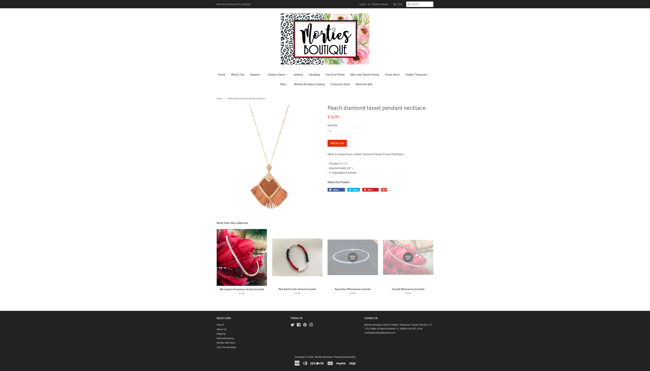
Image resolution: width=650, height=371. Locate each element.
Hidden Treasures (416, 74)
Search (220, 324)
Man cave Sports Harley (364, 74)
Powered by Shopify (344, 356)
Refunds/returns (225, 338)
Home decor (392, 74)
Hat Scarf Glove (335, 74)
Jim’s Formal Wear (226, 347)
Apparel (255, 74)
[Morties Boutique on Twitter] (292, 325)
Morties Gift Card (226, 342)
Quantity (333, 125)
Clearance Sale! (340, 84)
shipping (221, 333)
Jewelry (298, 74)
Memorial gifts (364, 84)
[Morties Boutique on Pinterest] (305, 325)
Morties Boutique (324, 356)
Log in (363, 4)
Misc (283, 84)
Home (221, 74)
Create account (380, 4)
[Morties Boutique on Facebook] (299, 325)
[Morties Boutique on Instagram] (311, 325)
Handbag (314, 74)
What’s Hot (237, 74)
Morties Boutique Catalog (309, 84)
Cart (400, 4)
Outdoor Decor (277, 74)
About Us (221, 329)
